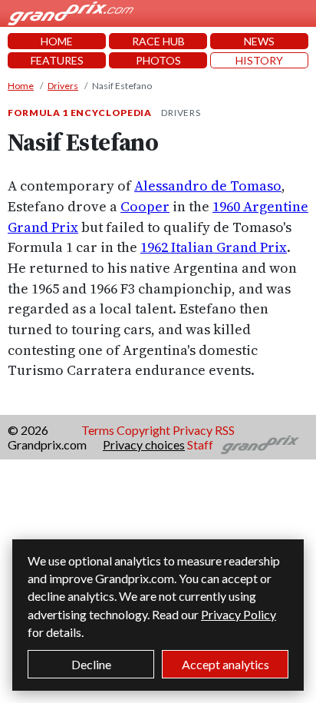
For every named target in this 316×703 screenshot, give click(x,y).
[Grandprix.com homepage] (260, 445)
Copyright (143, 430)
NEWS (259, 41)
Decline (91, 664)
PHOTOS (158, 60)
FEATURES (57, 60)
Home (21, 85)
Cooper (145, 206)
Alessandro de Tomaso (207, 185)
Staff (200, 444)
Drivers (63, 85)
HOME (57, 41)
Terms (97, 430)
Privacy (192, 430)
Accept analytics (225, 664)
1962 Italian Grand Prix (213, 247)
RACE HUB (158, 41)
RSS (225, 430)
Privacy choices (144, 444)
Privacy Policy (238, 614)
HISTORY (259, 60)
